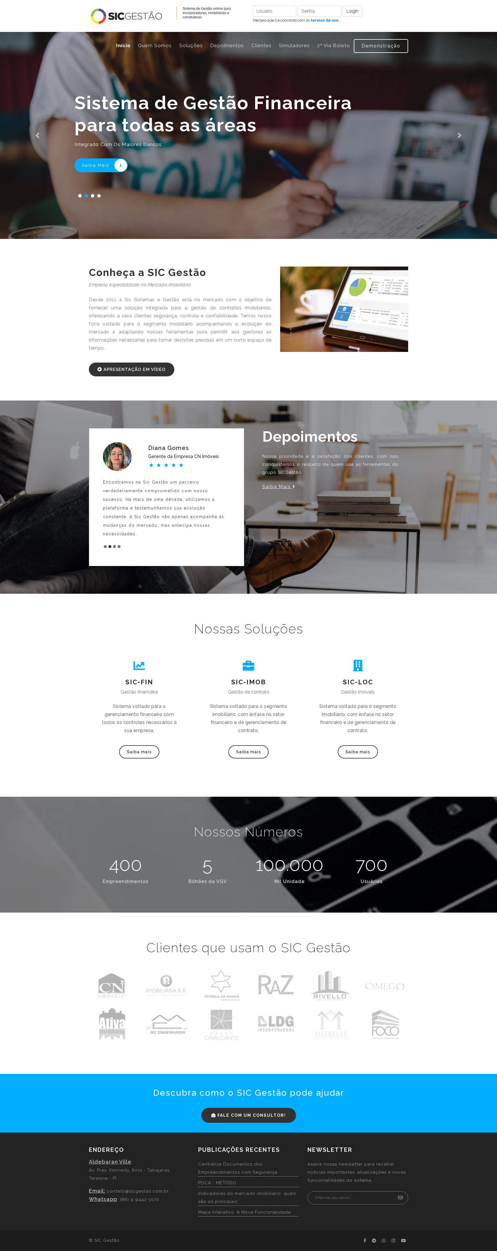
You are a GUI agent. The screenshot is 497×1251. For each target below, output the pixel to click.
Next (225, 495)
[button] (37, 135)
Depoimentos (227, 45)
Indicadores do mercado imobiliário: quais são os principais (247, 1197)
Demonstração (381, 46)
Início (125, 45)
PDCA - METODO (217, 1182)
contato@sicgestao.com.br (138, 1191)
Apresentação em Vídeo (134, 369)
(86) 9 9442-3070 (139, 1199)
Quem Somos (155, 45)
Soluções (191, 45)
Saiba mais (139, 752)
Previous (107, 495)
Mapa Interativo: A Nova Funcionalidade (244, 1212)
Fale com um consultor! (251, 1115)
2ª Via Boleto (333, 45)
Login (352, 11)
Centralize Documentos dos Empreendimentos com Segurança (238, 1168)
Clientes (261, 45)
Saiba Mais (95, 165)
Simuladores (294, 45)
